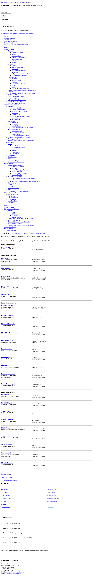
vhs (48, 504)
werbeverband (52, 501)
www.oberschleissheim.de (13, 573)
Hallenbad (4, 492)
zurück (8, 474)
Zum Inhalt (4, 2)
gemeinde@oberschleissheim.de (14, 572)
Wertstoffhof (4, 489)
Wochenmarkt (51, 492)
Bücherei (3, 501)
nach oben (9, 477)
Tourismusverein (51, 489)
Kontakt (3, 504)
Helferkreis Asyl (51, 495)
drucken (3, 477)
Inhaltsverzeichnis (6, 507)
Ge (47, 501)
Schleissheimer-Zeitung (54, 498)
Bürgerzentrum (5, 495)
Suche (2, 9)
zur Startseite (23, 2)
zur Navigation (12, 2)
